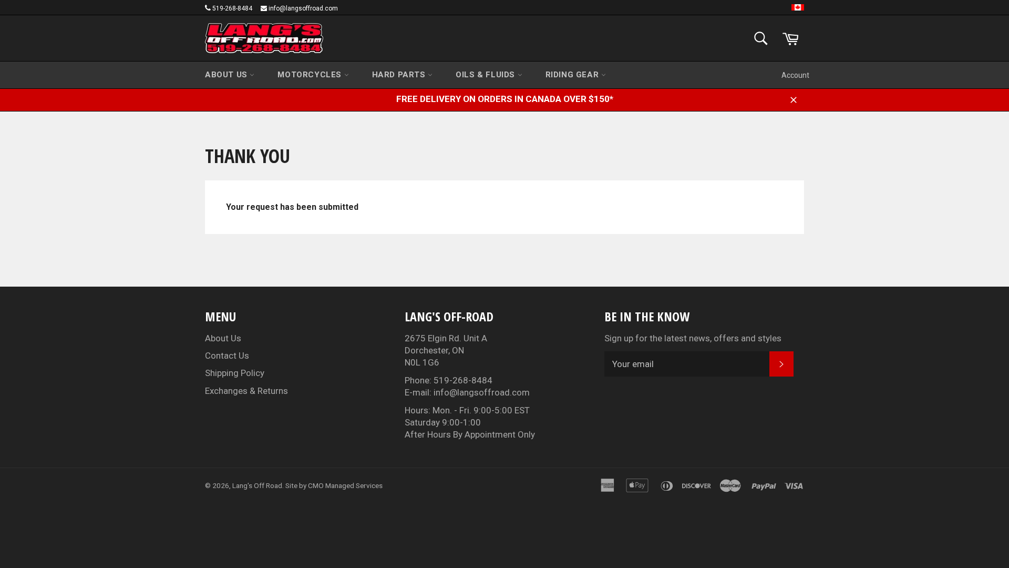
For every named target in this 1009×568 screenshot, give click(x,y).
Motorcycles (310, 74)
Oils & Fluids (486, 74)
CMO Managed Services (345, 485)
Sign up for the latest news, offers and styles (692, 338)
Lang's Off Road (257, 485)
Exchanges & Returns (246, 391)
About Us (227, 74)
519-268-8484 (232, 8)
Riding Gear (573, 74)
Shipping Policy (234, 373)
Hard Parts (400, 74)
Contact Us (227, 355)
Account (795, 75)
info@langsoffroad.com (303, 8)
